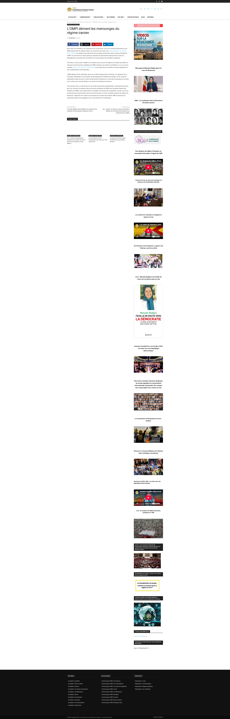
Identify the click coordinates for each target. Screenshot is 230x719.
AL (161, 9)
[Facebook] (156, 1)
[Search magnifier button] (161, 25)
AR (155, 9)
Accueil (69, 22)
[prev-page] (68, 147)
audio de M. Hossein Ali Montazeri (83, 67)
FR (145, 9)
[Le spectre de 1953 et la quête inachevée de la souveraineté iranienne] (120, 130)
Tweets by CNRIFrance (140, 636)
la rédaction (72, 38)
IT (151, 9)
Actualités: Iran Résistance (84, 22)
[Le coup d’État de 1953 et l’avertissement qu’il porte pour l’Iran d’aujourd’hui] (98, 130)
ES (158, 9)
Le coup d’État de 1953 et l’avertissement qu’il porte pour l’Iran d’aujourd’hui (97, 139)
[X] (159, 1)
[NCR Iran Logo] (80, 9)
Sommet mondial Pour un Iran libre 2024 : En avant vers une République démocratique (148, 348)
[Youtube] (162, 1)
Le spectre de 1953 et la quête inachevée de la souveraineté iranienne (117, 139)
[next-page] (71, 147)
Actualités (74, 22)
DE (148, 9)
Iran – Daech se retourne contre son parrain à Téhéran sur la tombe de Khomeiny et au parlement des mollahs (116, 111)
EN (141, 9)
